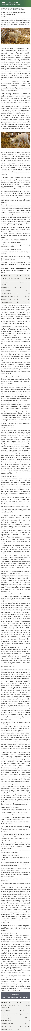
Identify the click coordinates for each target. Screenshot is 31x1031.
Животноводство (18, 8)
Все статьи (10, 8)
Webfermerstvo (4, 8)
